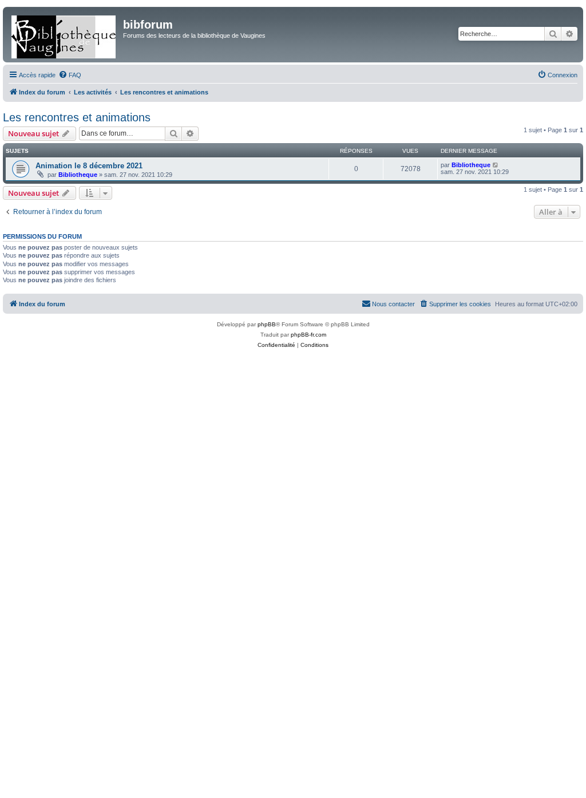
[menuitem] (69, 75)
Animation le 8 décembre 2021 (88, 165)
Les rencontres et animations (77, 117)
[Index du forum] (64, 35)
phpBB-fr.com (308, 334)
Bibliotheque (77, 174)
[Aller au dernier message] (496, 164)
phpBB (267, 324)
